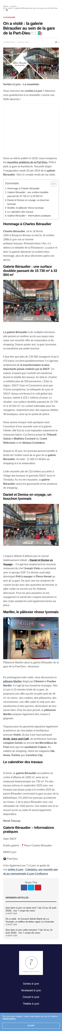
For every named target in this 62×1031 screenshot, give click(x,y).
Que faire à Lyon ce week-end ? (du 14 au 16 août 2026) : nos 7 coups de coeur (31, 909)
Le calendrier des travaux (20, 211)
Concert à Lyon (31, 996)
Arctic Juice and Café (16, 739)
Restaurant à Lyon (31, 990)
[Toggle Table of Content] (51, 184)
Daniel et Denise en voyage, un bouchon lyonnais (28, 202)
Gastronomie (9, 17)
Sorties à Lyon (31, 983)
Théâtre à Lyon (31, 1003)
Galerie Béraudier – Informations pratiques (29, 215)
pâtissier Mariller (12, 681)
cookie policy (9, 1019)
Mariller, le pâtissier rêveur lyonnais (25, 207)
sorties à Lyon (15, 869)
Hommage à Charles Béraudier (23, 188)
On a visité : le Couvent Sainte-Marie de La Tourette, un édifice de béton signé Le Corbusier (30, 920)
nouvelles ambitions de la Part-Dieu (27, 162)
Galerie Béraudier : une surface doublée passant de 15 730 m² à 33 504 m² (27, 194)
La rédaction (9, 42)
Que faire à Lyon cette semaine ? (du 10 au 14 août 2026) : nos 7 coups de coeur (29, 931)
